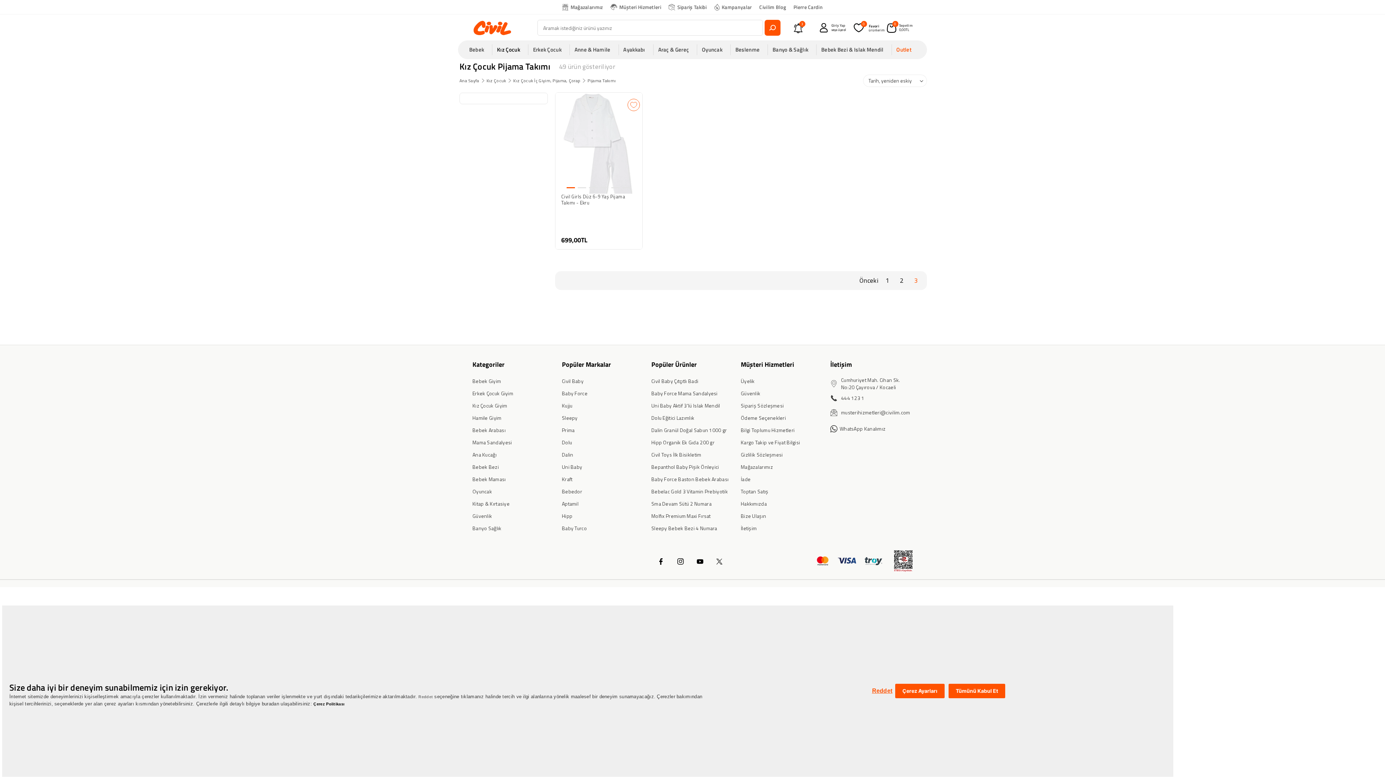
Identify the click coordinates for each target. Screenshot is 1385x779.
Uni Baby (572, 467)
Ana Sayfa (469, 80)
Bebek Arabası (489, 430)
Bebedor (572, 491)
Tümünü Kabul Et (977, 691)
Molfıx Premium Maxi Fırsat (681, 516)
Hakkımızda (754, 503)
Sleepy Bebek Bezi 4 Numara (684, 528)
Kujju (567, 405)
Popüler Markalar (586, 364)
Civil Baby (573, 381)
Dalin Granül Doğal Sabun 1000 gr (689, 430)
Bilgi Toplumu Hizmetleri (768, 430)
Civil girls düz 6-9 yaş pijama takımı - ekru (593, 200)
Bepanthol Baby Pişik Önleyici (685, 467)
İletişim (749, 528)
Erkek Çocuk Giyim (492, 393)
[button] (479, 50)
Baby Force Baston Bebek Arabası (690, 479)
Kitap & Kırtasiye (491, 503)
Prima (568, 430)
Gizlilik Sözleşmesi (762, 454)
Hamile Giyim (487, 418)
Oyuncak (482, 491)
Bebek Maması (489, 479)
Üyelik (748, 381)
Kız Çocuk (496, 80)
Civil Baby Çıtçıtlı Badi (674, 381)
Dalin (567, 454)
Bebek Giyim (486, 381)
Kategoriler (488, 364)
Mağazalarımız (587, 7)
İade (746, 479)
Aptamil (570, 503)
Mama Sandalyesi (492, 442)
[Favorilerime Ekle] (633, 105)
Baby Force (575, 393)
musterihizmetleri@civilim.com (875, 412)
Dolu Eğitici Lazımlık (672, 418)
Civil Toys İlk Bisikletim (676, 454)
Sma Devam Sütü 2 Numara (681, 503)
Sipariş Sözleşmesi (762, 405)
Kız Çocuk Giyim (489, 405)
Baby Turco (574, 528)
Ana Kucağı (484, 454)
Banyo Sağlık (487, 528)
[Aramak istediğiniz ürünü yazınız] (773, 28)
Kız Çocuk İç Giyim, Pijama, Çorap (546, 80)
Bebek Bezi (485, 467)
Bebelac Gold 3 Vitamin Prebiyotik (689, 491)
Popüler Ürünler (674, 364)
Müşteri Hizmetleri (640, 7)
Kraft (567, 479)
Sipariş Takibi (692, 7)
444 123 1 (853, 398)
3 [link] (916, 280)
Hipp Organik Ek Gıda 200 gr (683, 442)
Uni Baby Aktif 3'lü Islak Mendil (685, 405)
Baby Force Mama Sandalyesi (684, 393)
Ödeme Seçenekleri (763, 418)
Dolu (567, 442)
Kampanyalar (737, 7)
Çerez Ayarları (919, 691)
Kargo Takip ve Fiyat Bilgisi (770, 442)
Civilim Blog (772, 7)
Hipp (567, 516)
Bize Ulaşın (753, 516)
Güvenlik (482, 516)
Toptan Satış (755, 491)
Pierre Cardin (808, 7)
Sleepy (570, 418)
